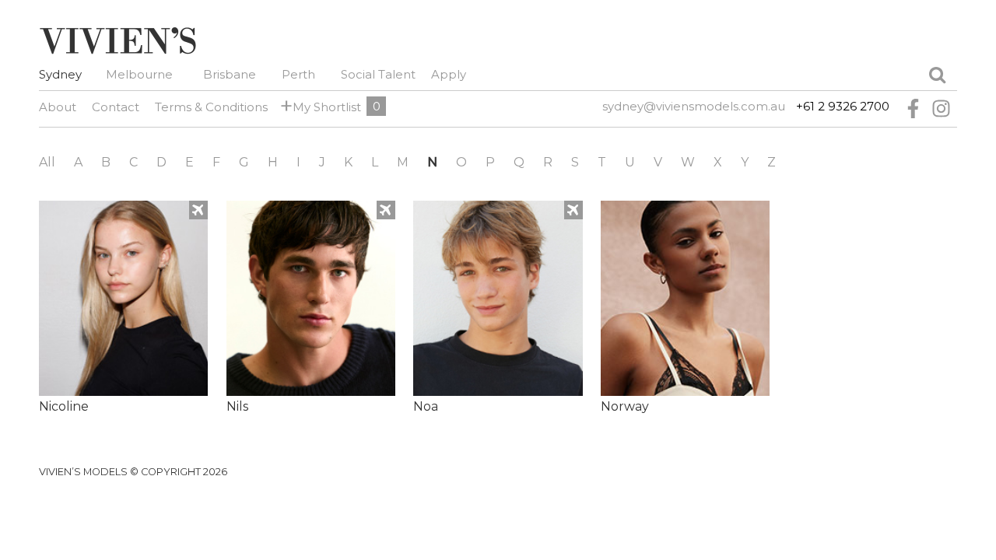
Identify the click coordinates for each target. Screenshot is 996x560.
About (57, 107)
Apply (448, 74)
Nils (237, 406)
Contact (115, 107)
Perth (298, 74)
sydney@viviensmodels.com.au (693, 106)
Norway (625, 406)
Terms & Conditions (211, 107)
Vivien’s (117, 40)
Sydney (60, 74)
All (47, 162)
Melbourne (139, 74)
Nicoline (64, 406)
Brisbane (229, 74)
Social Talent (378, 74)
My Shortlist (324, 106)
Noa (425, 406)
